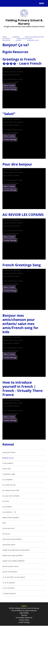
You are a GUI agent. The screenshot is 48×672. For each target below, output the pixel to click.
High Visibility (24, 613)
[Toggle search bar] (4, 3)
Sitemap (24, 615)
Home (4, 37)
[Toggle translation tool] (10, 3)
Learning (15, 37)
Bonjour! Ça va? (33, 40)
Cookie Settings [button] (24, 622)
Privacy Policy (24, 620)
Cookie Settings (10, 89)
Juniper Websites (30, 610)
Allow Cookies (9, 85)
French (18, 40)
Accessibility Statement (24, 617)
